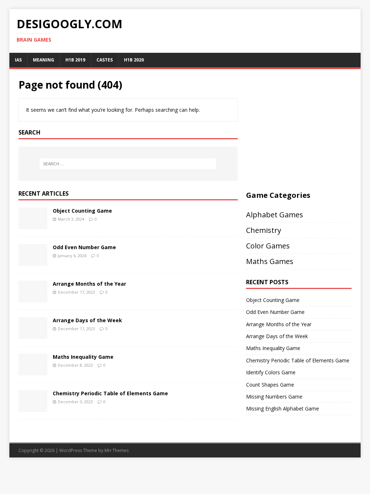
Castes (104, 60)
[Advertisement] (306, 128)
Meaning (43, 60)
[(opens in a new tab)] (32, 224)
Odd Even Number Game (84, 247)
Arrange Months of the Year (89, 283)
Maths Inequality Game (83, 356)
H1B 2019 (75, 60)
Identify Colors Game (271, 372)
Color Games (268, 246)
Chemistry (263, 230)
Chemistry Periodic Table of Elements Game (110, 393)
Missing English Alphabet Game (282, 408)
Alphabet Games (274, 215)
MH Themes (116, 450)
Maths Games (269, 261)
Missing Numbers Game (274, 396)
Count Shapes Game (270, 384)
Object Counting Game (82, 210)
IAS (18, 60)
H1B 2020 (134, 60)
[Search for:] (128, 164)
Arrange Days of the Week (87, 320)
